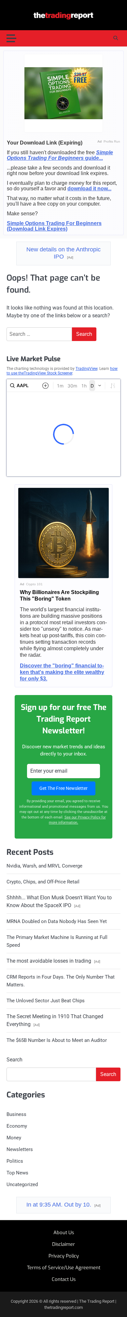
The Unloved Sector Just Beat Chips (46, 1001)
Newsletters (20, 1149)
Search (14, 1060)
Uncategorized (22, 1184)
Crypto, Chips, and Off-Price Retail (43, 882)
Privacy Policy (64, 1256)
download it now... (89, 188)
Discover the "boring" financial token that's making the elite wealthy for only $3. (62, 672)
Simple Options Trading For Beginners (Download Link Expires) (54, 226)
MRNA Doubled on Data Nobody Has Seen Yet (57, 921)
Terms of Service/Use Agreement (63, 1267)
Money (14, 1138)
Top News (17, 1173)
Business (16, 1114)
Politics (15, 1161)
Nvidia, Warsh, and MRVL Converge (44, 866)
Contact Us (64, 1279)
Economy (17, 1126)
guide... (60, 155)
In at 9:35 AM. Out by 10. (63, 1204)
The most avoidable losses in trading (53, 961)
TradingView (86, 368)
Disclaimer (63, 1244)
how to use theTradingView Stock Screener (62, 370)
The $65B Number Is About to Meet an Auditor (57, 1040)
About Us (63, 1232)
